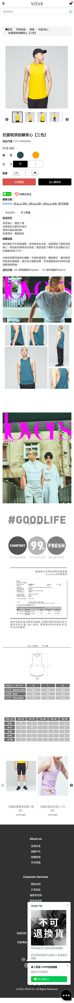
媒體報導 (36, 857)
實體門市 (36, 851)
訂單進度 (36, 889)
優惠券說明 (36, 895)
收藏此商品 (25, 194)
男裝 (32, 29)
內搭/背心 (43, 29)
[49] (20, 155)
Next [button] (67, 119)
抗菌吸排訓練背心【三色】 (22, 32)
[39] (35, 155)
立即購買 (19, 182)
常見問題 (36, 862)
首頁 (10, 29)
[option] (36, 77)
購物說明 (36, 884)
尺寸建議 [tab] (25, 212)
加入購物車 (55, 182)
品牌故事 (36, 846)
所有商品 (21, 29)
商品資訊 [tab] (10, 212)
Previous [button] (7, 119)
